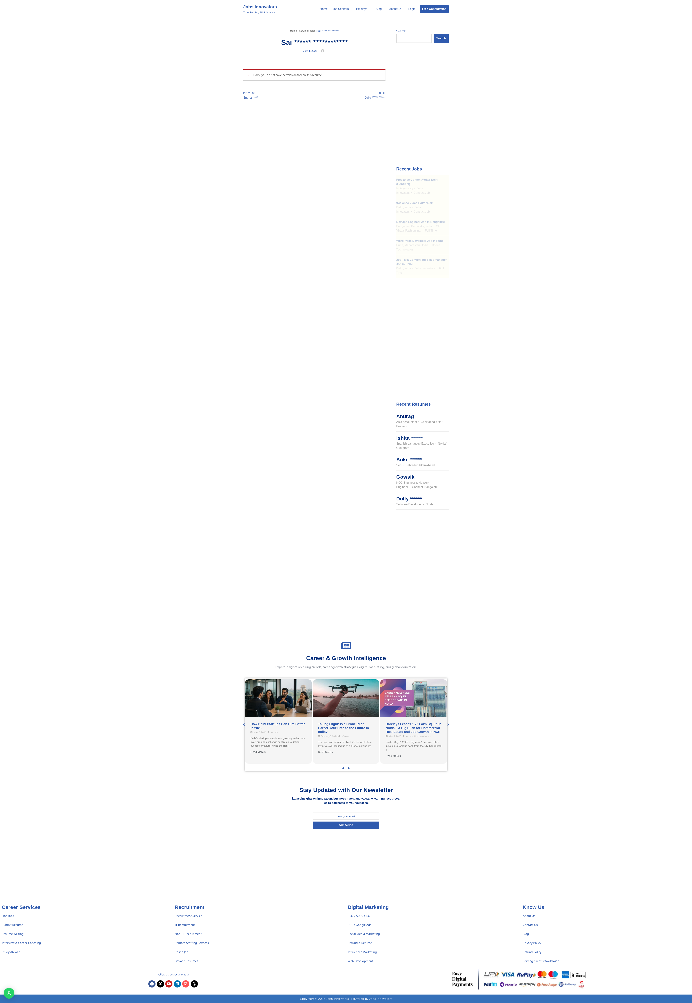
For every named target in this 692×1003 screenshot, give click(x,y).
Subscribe (346, 825)
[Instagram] (185, 984)
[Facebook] (152, 984)
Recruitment (189, 907)
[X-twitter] (160, 984)
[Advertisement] (422, 104)
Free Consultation (434, 8)
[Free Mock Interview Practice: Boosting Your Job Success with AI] (346, 698)
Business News (287, 736)
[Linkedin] (177, 984)
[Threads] (194, 984)
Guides (349, 732)
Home (324, 8)
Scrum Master (307, 30)
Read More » (258, 756)
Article (274, 736)
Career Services (21, 907)
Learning (358, 732)
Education (418, 736)
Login (412, 8)
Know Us (533, 907)
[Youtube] (168, 984)
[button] (350, 9)
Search (401, 31)
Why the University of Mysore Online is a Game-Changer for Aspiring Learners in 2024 (408, 728)
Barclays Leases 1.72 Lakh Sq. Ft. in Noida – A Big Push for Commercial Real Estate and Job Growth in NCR (278, 728)
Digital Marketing (368, 907)
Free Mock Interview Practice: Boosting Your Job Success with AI (345, 726)
